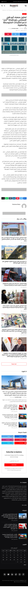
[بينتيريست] (8, 34)
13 (6, 555)
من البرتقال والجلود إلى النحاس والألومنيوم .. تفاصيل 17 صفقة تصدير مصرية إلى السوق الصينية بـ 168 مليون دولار (10, 407)
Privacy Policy (13, 470)
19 (10, 557)
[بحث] (2, 5)
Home (25, 10)
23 (21, 560)
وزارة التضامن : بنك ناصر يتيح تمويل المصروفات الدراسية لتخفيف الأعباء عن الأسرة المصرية (15, 284)
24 (17, 560)
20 (6, 557)
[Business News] (14, 5)
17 (17, 557)
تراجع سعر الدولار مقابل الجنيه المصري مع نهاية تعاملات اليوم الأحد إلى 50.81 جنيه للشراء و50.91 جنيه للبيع (14, 331)
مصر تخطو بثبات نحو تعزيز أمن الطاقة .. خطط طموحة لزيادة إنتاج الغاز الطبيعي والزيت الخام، (9, 424)
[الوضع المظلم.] (4, 5)
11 (14, 555)
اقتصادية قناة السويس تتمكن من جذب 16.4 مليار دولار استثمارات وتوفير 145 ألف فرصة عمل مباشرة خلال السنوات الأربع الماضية (14, 393)
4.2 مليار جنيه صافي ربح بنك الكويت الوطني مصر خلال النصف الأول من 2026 (14, 262)
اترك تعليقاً (14, 364)
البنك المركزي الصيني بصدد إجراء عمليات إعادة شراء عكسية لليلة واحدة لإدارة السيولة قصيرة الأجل (15, 307)
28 (3, 560)
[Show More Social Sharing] (2, 34)
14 (3, 555)
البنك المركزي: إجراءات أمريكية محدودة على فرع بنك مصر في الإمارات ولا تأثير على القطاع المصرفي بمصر (14, 239)
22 (24, 560)
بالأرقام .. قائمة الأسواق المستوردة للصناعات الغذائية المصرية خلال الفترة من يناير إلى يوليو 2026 (9, 416)
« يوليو (25, 565)
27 (6, 560)
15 (24, 557)
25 (14, 560)
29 (24, 562)
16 (21, 557)
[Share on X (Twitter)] (15, 34)
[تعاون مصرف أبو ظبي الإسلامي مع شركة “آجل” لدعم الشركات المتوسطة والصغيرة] (14, 45)
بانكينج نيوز (24, 14)
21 (3, 557)
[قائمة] (26, 5)
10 (17, 555)
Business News (15, 28)
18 (14, 557)
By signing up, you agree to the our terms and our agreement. (13, 469)
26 (10, 560)
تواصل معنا (24, 505)
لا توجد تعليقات (22, 30)
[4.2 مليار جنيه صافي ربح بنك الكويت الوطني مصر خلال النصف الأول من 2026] (14, 252)
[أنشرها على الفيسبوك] (23, 34)
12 (10, 555)
